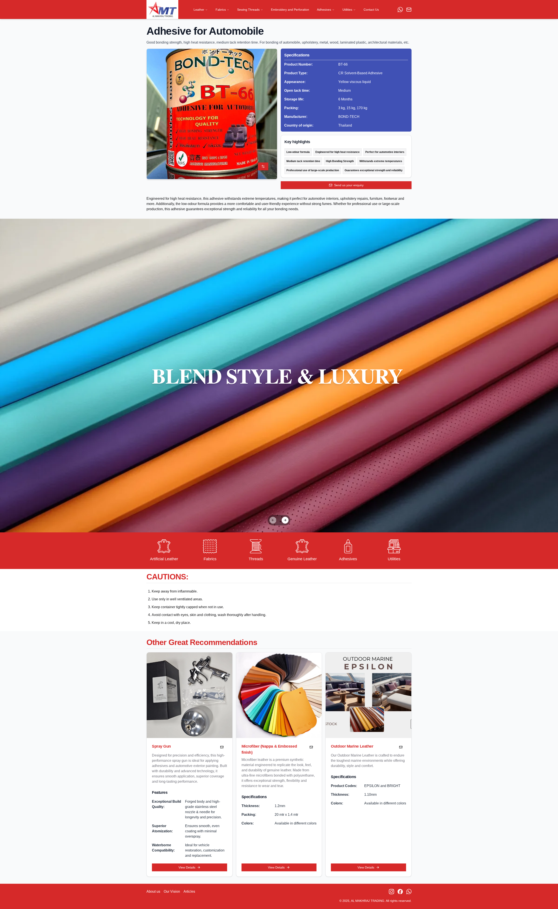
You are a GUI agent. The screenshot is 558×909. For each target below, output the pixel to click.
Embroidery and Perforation (290, 9)
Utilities (347, 9)
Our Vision (172, 891)
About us (153, 891)
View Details (187, 867)
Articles (189, 891)
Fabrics (221, 9)
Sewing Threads (248, 9)
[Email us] (409, 9)
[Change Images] (263, 166)
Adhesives (324, 9)
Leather (199, 9)
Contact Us (371, 9)
